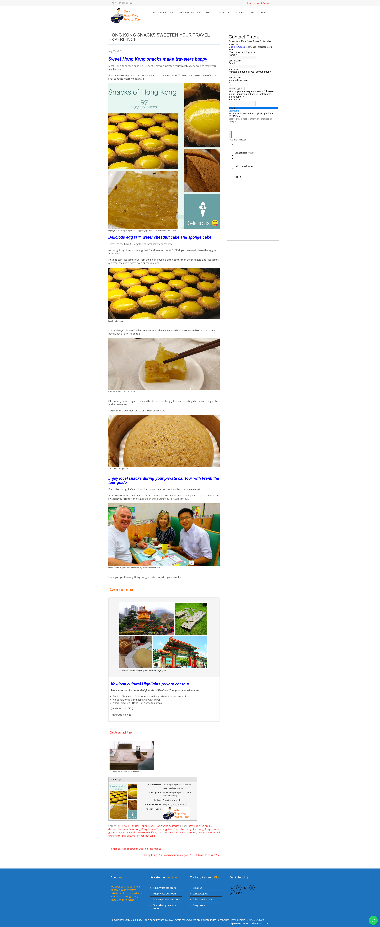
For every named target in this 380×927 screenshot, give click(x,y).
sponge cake (189, 832)
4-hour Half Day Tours (134, 826)
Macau (209, 13)
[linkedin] (129, 3)
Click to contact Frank (121, 732)
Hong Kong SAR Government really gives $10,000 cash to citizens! (182, 855)
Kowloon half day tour (150, 832)
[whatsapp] (112, 3)
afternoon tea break (200, 826)
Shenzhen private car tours (165, 907)
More (263, 13)
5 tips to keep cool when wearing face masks (134, 848)
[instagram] (122, 3)
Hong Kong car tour (162, 13)
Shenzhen (224, 13)
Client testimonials (203, 899)
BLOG (252, 13)
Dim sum (123, 829)
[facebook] (115, 3)
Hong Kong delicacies (167, 826)
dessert (112, 829)
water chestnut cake (143, 835)
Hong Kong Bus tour (189, 13)
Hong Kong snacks (126, 832)
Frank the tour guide (184, 829)
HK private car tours (164, 887)
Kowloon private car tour (122, 589)
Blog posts (199, 905)
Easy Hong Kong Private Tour (145, 829)
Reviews (240, 13)
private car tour (172, 832)
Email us (251, 3)
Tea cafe (126, 835)
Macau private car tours (166, 899)
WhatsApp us (263, 3)
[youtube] (126, 3)
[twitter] (119, 3)
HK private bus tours (164, 893)
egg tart (167, 829)
